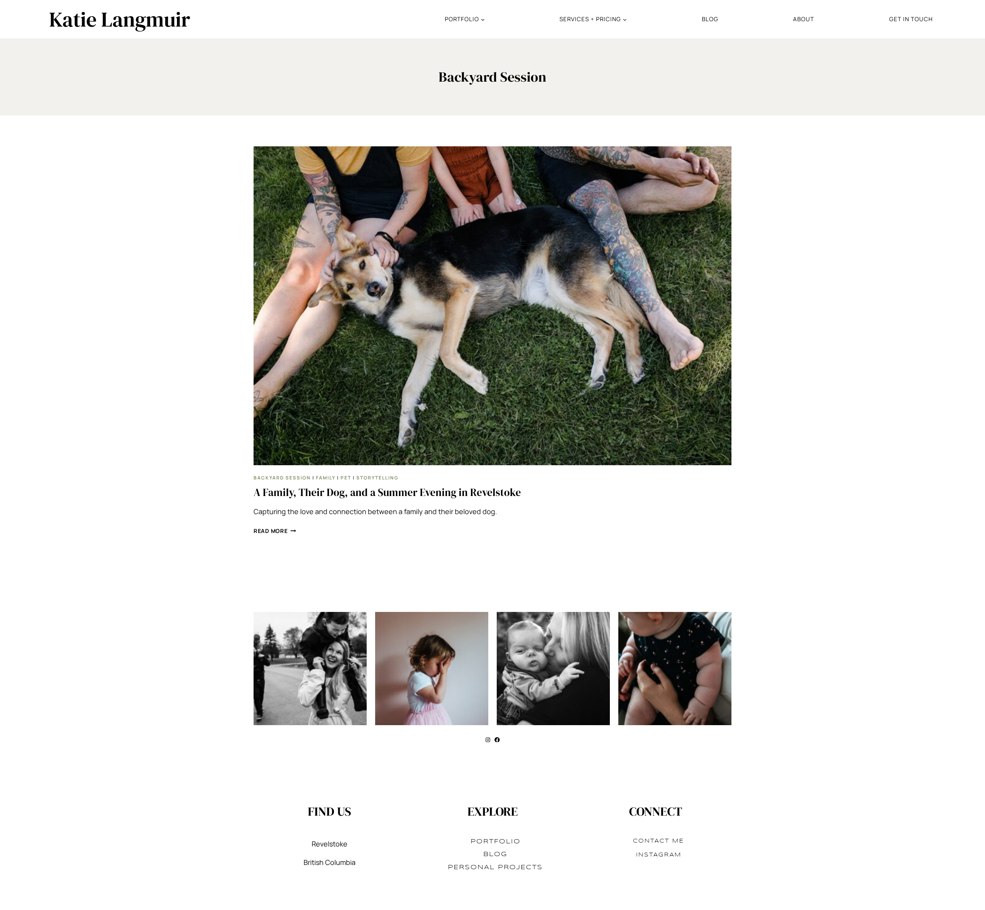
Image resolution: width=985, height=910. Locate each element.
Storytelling (377, 477)
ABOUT (803, 19)
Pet (346, 477)
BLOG (710, 19)
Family (326, 477)
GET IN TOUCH (911, 19)
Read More (275, 531)
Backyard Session (282, 477)
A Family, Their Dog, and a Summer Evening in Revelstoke (387, 492)
